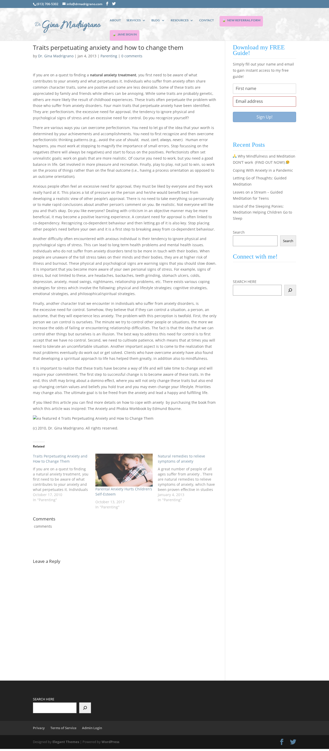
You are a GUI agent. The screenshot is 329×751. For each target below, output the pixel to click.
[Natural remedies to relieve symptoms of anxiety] (189, 478)
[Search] (290, 290)
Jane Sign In (127, 34)
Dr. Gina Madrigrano (56, 55)
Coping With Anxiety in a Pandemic (263, 170)
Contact (206, 20)
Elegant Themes (65, 741)
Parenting (108, 55)
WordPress (110, 741)
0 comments (131, 55)
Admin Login (92, 728)
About (115, 20)
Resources (179, 20)
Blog (155, 20)
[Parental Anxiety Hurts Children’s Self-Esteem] (124, 470)
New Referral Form (243, 20)
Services (133, 20)
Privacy (39, 728)
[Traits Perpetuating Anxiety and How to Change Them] (64, 478)
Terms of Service (63, 728)
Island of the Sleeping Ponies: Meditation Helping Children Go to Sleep (262, 212)
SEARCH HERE (245, 281)
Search (239, 232)
